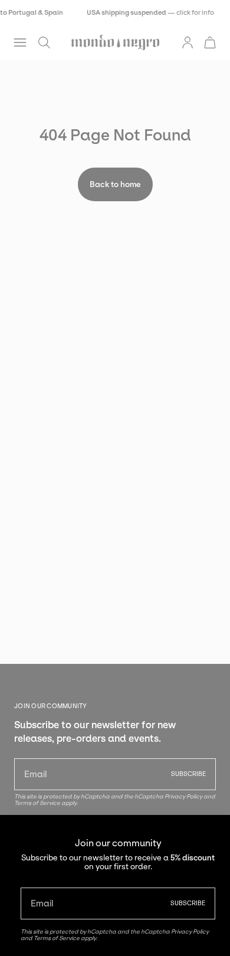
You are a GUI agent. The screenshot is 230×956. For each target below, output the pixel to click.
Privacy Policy (190, 931)
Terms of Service (57, 938)
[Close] (212, 833)
